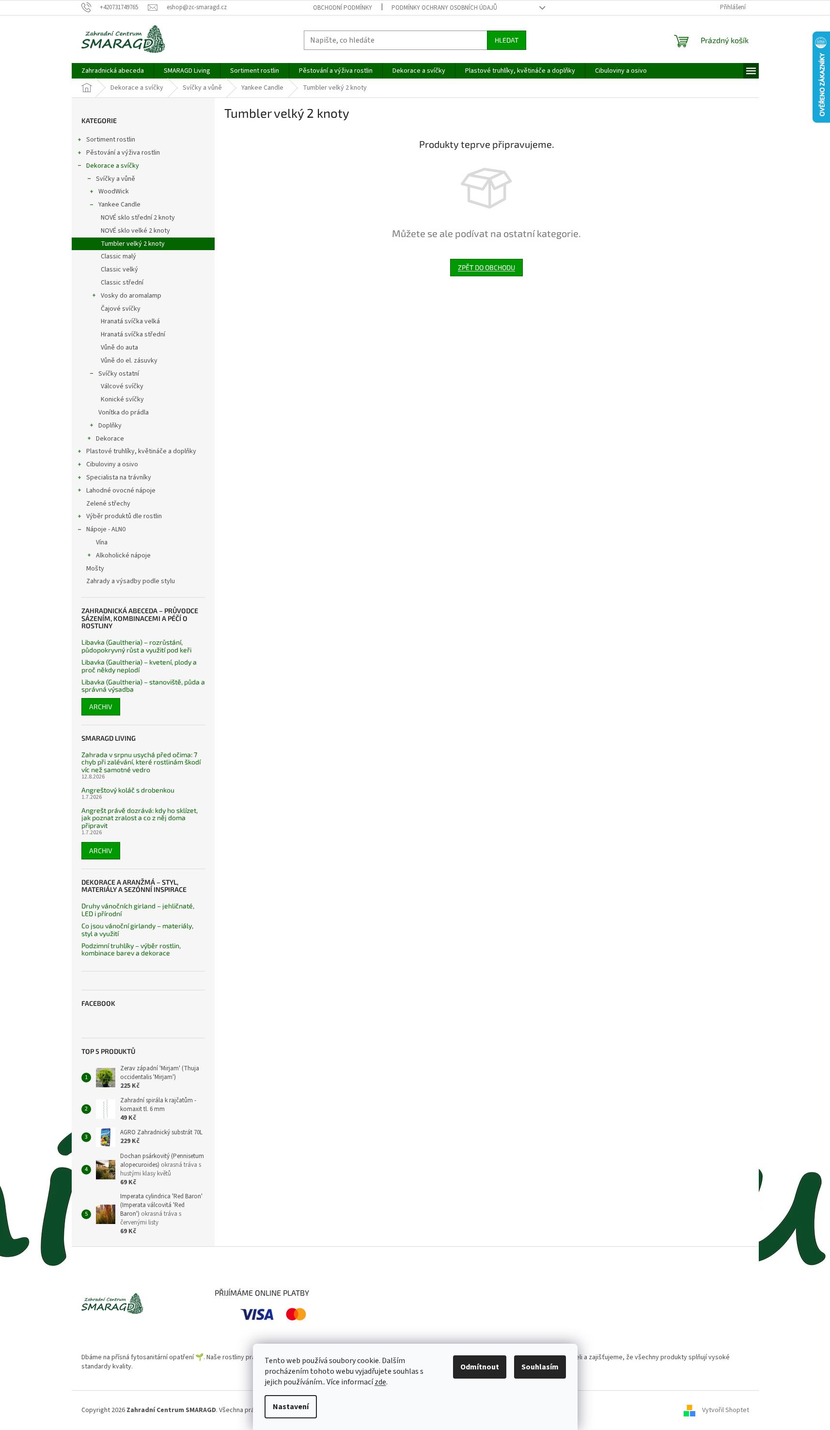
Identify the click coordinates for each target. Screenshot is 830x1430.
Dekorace (110, 439)
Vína (102, 542)
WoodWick (113, 191)
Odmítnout (479, 1367)
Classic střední (122, 282)
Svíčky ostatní (118, 374)
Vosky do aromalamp (131, 296)
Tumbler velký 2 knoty (133, 244)
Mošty (95, 568)
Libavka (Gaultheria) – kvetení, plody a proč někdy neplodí (139, 665)
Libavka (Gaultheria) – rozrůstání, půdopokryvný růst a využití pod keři (136, 645)
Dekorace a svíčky (112, 166)
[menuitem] (113, 71)
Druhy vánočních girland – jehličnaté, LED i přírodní (137, 909)
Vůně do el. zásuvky (129, 360)
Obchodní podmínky (342, 7)
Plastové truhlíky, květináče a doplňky (141, 451)
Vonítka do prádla (123, 412)
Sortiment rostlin (110, 139)
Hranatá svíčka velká (130, 321)
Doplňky (110, 425)
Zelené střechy (108, 503)
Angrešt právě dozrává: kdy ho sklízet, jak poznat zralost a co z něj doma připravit (139, 818)
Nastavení (291, 1406)
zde (380, 1382)
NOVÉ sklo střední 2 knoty (138, 217)
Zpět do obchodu (486, 267)
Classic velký (119, 269)
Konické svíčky (122, 399)
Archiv (100, 706)
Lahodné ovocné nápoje (121, 490)
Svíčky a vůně (115, 179)
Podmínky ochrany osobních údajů (444, 7)
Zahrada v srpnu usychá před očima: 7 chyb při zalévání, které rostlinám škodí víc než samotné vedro (141, 762)
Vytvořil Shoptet (725, 1410)
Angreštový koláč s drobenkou (127, 790)
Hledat (506, 40)
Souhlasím (540, 1367)
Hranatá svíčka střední (133, 334)
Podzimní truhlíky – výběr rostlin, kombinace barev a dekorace (131, 949)
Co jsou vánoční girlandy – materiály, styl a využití (137, 929)
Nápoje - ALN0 (105, 529)
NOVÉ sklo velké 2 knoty (135, 231)
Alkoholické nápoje (123, 555)
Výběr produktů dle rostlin (124, 516)
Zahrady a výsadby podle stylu (130, 581)
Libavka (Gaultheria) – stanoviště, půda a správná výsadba (143, 685)
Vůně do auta (119, 347)
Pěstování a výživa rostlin (123, 153)
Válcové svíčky (122, 386)
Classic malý (118, 256)
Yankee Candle (119, 204)
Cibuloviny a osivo (112, 464)
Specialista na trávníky (118, 477)
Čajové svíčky (121, 309)
